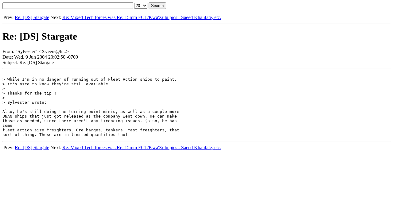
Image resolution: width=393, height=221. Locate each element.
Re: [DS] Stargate (32, 17)
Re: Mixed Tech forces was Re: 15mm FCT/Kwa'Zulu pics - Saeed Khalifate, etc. (141, 17)
